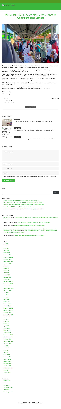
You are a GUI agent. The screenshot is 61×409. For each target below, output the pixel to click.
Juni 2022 (6, 348)
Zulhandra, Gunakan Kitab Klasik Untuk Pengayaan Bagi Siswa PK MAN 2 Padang (31, 218)
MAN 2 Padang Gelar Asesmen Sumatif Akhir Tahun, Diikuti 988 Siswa (23, 209)
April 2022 (6, 352)
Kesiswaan (7, 383)
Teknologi (6, 389)
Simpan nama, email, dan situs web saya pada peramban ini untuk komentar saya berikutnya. (30, 176)
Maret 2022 (7, 355)
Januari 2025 (7, 279)
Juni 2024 (6, 295)
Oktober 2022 (7, 339)
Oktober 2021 (7, 366)
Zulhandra (6, 217)
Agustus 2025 (8, 264)
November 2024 (8, 284)
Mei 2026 (6, 248)
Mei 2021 (6, 370)
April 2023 (6, 326)
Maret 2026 (7, 253)
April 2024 (6, 299)
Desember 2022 (8, 335)
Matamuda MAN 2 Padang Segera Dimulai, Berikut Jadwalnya (33, 121)
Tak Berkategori (8, 387)
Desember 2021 (8, 361)
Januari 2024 (7, 306)
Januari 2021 (7, 372)
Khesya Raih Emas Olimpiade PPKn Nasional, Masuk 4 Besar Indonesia (35, 139)
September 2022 (8, 341)
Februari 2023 (7, 330)
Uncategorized (30, 107)
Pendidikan (7, 385)
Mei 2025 (6, 270)
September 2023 (8, 315)
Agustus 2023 (7, 317)
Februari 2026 (7, 255)
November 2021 (8, 363)
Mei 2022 (6, 350)
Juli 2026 (6, 244)
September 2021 (8, 368)
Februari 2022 (7, 357)
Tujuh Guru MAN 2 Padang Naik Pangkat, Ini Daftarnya (19, 207)
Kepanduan (7, 381)
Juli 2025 (6, 266)
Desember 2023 (8, 308)
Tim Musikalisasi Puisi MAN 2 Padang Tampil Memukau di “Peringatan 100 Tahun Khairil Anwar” (30, 231)
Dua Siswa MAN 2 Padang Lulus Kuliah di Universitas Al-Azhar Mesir (34, 130)
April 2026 (6, 250)
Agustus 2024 (8, 290)
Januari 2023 (7, 332)
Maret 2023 (7, 328)
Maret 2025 (7, 275)
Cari (3, 188)
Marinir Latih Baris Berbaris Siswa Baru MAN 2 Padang (29, 225)
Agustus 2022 (7, 343)
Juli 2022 (6, 346)
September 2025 (9, 261)
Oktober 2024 (8, 286)
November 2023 (8, 310)
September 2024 (9, 288)
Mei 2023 (6, 323)
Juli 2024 (6, 292)
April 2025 (6, 272)
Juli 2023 (6, 319)
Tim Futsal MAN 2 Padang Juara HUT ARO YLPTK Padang (34, 222)
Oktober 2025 (8, 259)
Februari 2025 (7, 277)
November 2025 (8, 257)
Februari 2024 (7, 304)
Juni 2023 (6, 321)
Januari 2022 (7, 359)
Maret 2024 (7, 301)
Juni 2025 (6, 268)
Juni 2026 (6, 246)
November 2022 (8, 337)
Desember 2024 (8, 281)
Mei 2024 (6, 297)
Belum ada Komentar (9, 103)
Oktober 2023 (7, 312)
